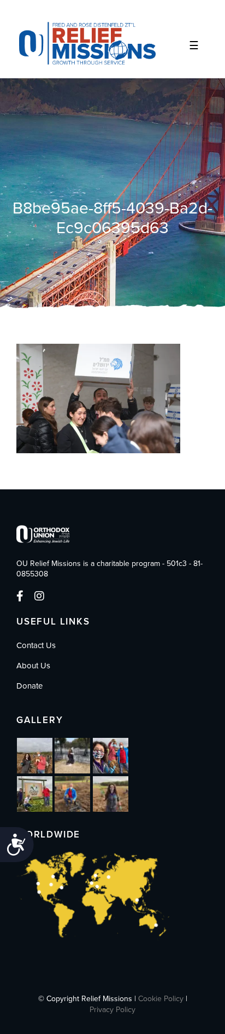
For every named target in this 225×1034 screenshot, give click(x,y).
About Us (33, 666)
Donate (29, 686)
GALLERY (39, 720)
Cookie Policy (160, 998)
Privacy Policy (112, 1009)
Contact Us (36, 645)
